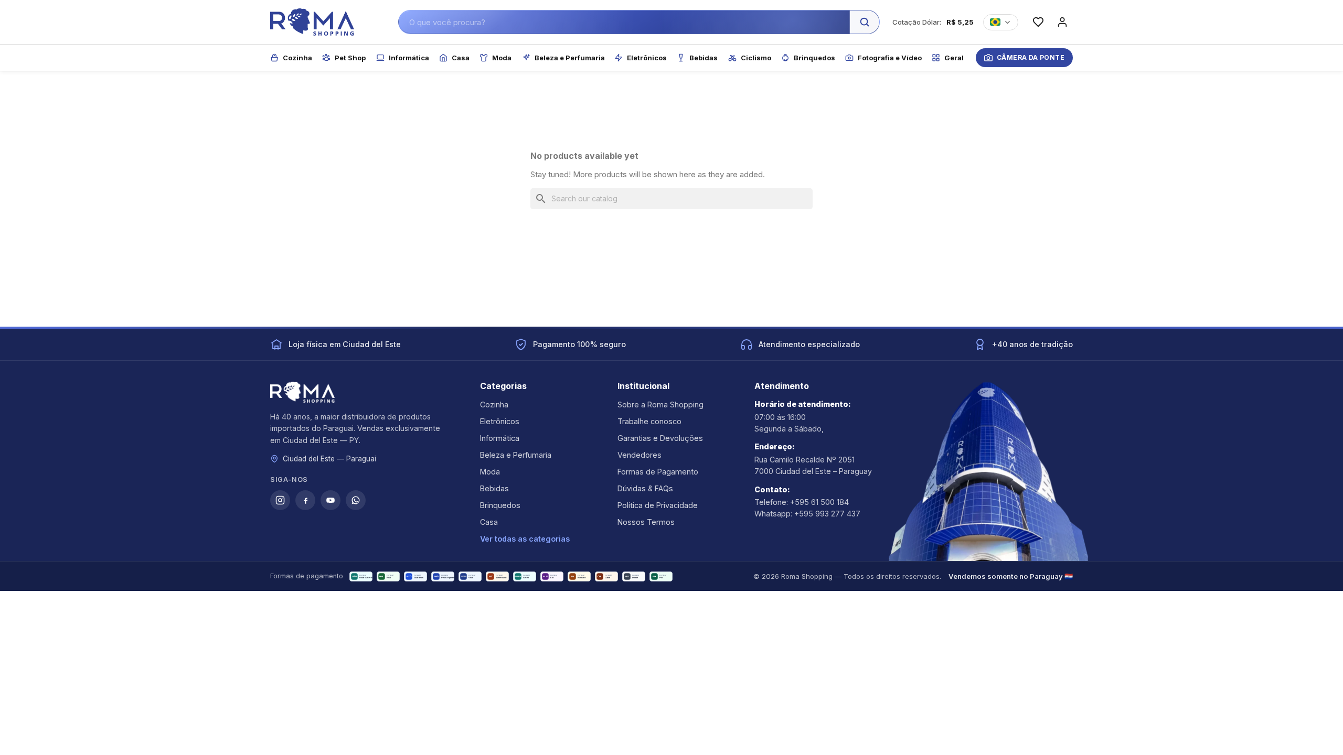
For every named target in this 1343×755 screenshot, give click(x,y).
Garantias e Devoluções (660, 438)
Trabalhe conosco (649, 421)
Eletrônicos (499, 421)
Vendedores (639, 454)
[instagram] (280, 500)
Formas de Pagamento (657, 471)
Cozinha (494, 404)
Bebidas (494, 488)
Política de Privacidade (657, 505)
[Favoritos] (1038, 22)
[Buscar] (864, 22)
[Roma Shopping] (312, 22)
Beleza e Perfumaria (515, 454)
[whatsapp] (356, 500)
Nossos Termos (646, 521)
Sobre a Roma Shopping (660, 404)
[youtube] (330, 500)
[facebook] (305, 500)
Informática (499, 438)
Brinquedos (500, 505)
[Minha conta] (1062, 22)
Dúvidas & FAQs (645, 488)
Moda (490, 471)
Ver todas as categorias (525, 538)
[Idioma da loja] (1000, 22)
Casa (489, 521)
